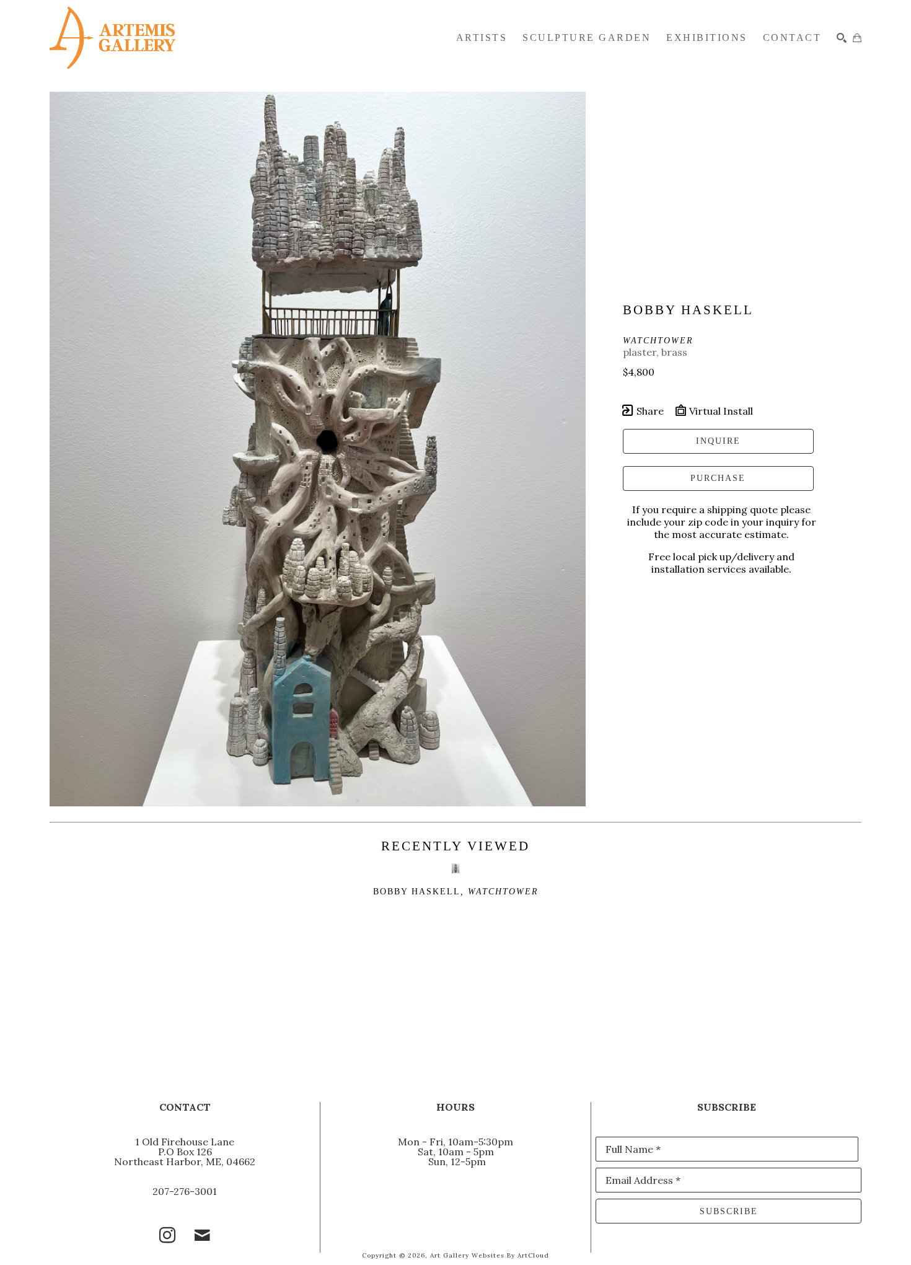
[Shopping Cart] (857, 38)
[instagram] (167, 1235)
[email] (202, 1235)
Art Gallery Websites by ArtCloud (489, 1255)
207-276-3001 (184, 1191)
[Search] (842, 38)
